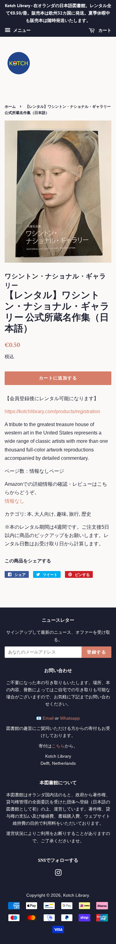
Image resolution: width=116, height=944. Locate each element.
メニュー (21, 30)
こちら (58, 746)
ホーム (10, 106)
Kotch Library (76, 895)
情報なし (14, 501)
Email (48, 718)
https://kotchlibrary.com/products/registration (52, 411)
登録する (96, 652)
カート (104, 30)
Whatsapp (70, 718)
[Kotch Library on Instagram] (58, 874)
